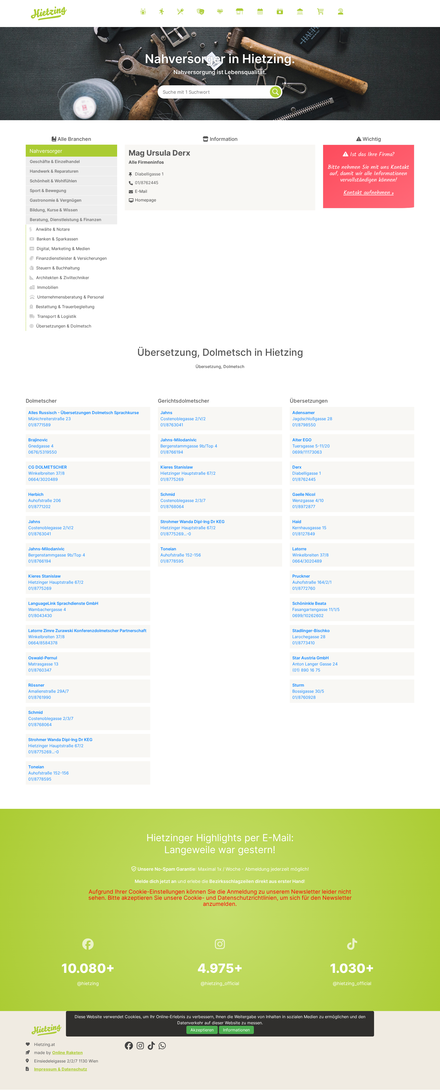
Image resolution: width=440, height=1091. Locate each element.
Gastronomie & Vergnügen (55, 200)
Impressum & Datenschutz (60, 1069)
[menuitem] (248, 12)
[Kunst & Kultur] (207, 12)
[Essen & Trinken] (187, 12)
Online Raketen (67, 1052)
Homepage (145, 199)
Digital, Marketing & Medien (62, 248)
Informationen (236, 1029)
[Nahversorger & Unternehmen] (246, 12)
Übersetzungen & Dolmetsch (63, 326)
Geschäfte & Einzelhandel (55, 161)
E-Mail (141, 191)
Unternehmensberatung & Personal (70, 296)
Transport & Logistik (56, 316)
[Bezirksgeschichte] (306, 12)
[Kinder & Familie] (149, 12)
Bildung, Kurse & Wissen (54, 209)
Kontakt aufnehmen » (368, 193)
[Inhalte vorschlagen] (347, 12)
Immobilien (47, 287)
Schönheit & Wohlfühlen (53, 180)
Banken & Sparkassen (56, 238)
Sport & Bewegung (48, 190)
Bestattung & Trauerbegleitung (64, 306)
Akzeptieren (202, 1029)
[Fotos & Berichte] (286, 12)
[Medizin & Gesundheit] (226, 12)
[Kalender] (266, 12)
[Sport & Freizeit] (168, 12)
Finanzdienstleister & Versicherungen (71, 258)
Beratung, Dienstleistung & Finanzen (65, 219)
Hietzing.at (49, 13)
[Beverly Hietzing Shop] (327, 12)
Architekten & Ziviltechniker (62, 277)
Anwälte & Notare (52, 229)
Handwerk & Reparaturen (54, 171)
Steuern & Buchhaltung (57, 267)
